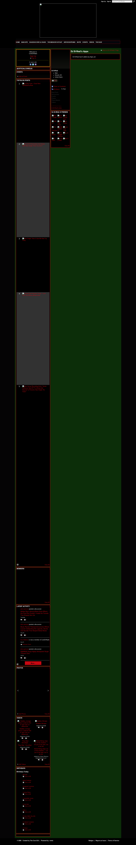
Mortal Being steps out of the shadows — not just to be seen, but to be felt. (41, 751)
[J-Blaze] (54, 134)
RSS (18, 565)
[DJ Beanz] (24, 579)
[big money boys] (65, 117)
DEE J (24, 810)
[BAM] (34, 596)
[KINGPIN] (24, 591)
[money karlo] (60, 140)
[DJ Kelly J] (19, 573)
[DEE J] (19, 813)
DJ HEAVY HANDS (28, 822)
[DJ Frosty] (24, 573)
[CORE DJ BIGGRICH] (34, 579)
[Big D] (65, 140)
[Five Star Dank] (60, 123)
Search (134, 1)
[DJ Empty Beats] (39, 579)
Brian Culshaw (27, 780)
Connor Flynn (27, 792)
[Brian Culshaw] (19, 783)
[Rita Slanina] (19, 591)
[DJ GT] (34, 585)
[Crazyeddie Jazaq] (19, 801)
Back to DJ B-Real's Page (111, 50)
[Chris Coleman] (34, 573)
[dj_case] (65, 134)
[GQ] (24, 585)
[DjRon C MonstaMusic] (34, 591)
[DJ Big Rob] (19, 596)
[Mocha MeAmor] (45, 585)
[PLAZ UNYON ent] (54, 128)
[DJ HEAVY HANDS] (19, 825)
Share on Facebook (60, 86)
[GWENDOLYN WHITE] (60, 128)
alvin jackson (25, 609)
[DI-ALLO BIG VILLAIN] (19, 819)
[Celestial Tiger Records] (65, 128)
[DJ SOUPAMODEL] (29, 596)
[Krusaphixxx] (60, 117)
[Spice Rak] (19, 585)
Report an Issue (101, 840)
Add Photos (22, 714)
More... (33, 663)
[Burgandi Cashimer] (19, 789)
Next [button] (48, 690)
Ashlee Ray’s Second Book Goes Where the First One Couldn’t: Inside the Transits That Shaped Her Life (34, 613)
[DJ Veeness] (45, 573)
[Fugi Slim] (29, 573)
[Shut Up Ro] (45, 591)
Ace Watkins (24, 640)
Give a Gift (28, 776)
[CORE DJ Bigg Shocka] (19, 579)
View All (47, 565)
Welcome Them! (27, 644)
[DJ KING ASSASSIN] (45, 579)
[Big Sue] (19, 778)
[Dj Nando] (39, 585)
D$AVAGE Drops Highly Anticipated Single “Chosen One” (35, 652)
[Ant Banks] (65, 123)
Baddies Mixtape (41, 723)
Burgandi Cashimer (28, 786)
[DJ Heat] (19, 831)
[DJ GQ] (39, 596)
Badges (91, 840)
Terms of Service (113, 840)
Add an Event (23, 76)
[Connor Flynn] (19, 795)
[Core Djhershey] (45, 596)
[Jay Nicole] (29, 591)
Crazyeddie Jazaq (28, 798)
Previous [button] (18, 690)
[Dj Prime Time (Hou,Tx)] (24, 596)
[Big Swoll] (39, 573)
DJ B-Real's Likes (57, 108)
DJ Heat (25, 828)
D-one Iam (26, 804)
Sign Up (103, 1)
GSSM (28, 736)
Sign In (109, 1)
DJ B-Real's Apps (57, 106)
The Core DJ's (34, 840)
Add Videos (22, 764)
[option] (33, 690)
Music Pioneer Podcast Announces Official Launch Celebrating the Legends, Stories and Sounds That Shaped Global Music (35, 629)
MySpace (57, 89)
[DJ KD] (29, 579)
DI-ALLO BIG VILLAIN (29, 816)
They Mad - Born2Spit (25, 745)
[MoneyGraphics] (39, 591)
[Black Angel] (54, 117)
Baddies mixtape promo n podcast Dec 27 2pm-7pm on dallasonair (24, 731)
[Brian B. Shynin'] (29, 585)
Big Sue (25, 774)
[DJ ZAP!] (54, 140)
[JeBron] (54, 123)
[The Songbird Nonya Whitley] (60, 134)
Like (55, 80)
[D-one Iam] (19, 807)
